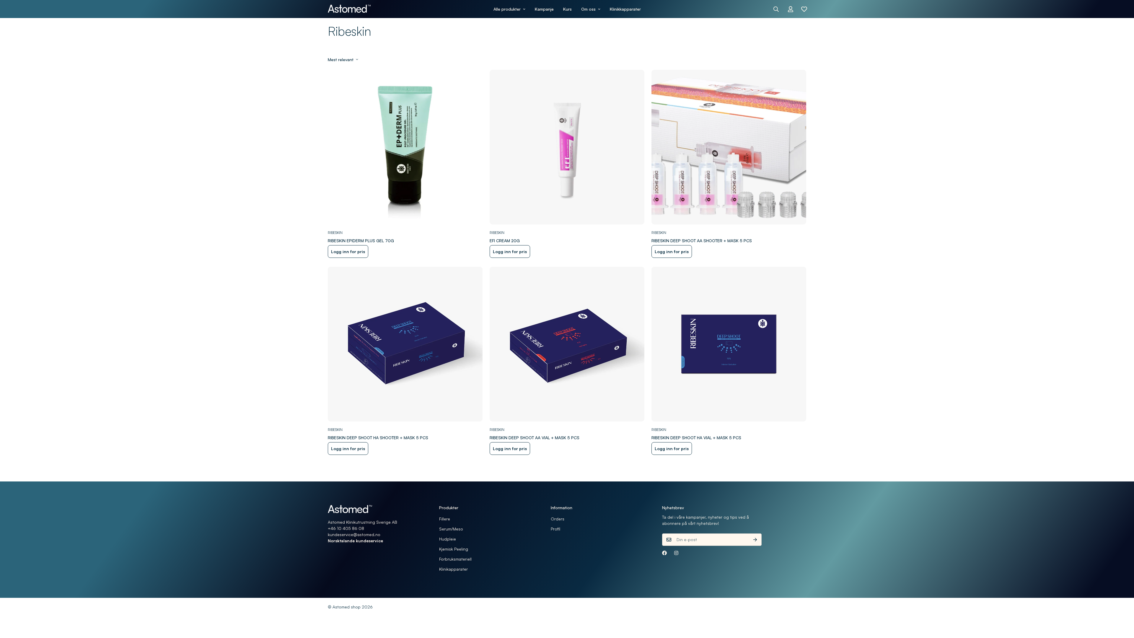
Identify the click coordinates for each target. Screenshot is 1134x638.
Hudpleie (447, 538)
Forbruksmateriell (455, 558)
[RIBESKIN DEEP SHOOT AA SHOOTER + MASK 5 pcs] (728, 147)
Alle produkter (507, 9)
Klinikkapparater (625, 9)
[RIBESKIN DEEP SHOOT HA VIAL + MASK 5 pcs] (728, 344)
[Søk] (776, 9)
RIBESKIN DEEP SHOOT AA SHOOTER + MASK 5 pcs (701, 240)
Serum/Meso (451, 528)
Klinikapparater (453, 569)
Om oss (588, 9)
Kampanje (544, 9)
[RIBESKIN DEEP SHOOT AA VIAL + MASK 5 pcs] (567, 344)
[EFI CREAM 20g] (567, 147)
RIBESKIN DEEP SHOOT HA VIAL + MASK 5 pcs (696, 437)
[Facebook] (664, 553)
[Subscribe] (755, 539)
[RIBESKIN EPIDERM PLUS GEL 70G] (405, 147)
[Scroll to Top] (1122, 606)
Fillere (444, 518)
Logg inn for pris (348, 251)
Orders (557, 518)
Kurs (567, 9)
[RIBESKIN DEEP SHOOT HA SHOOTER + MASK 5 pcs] (405, 344)
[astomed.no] (349, 9)
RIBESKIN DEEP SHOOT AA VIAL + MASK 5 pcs (534, 437)
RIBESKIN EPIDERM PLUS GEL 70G (361, 240)
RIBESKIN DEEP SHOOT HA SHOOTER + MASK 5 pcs (378, 437)
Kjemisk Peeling (453, 548)
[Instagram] (676, 553)
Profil (555, 528)
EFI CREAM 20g (505, 240)
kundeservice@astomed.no (354, 534)
